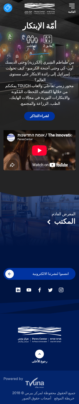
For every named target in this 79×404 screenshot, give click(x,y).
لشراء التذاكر (39, 116)
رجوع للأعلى (39, 361)
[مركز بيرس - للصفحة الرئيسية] (40, 8)
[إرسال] (9, 274)
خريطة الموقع (64, 398)
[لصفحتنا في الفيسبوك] (39, 289)
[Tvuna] (39, 383)
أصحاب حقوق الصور (36, 398)
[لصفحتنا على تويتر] (50, 289)
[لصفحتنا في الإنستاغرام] (61, 289)
